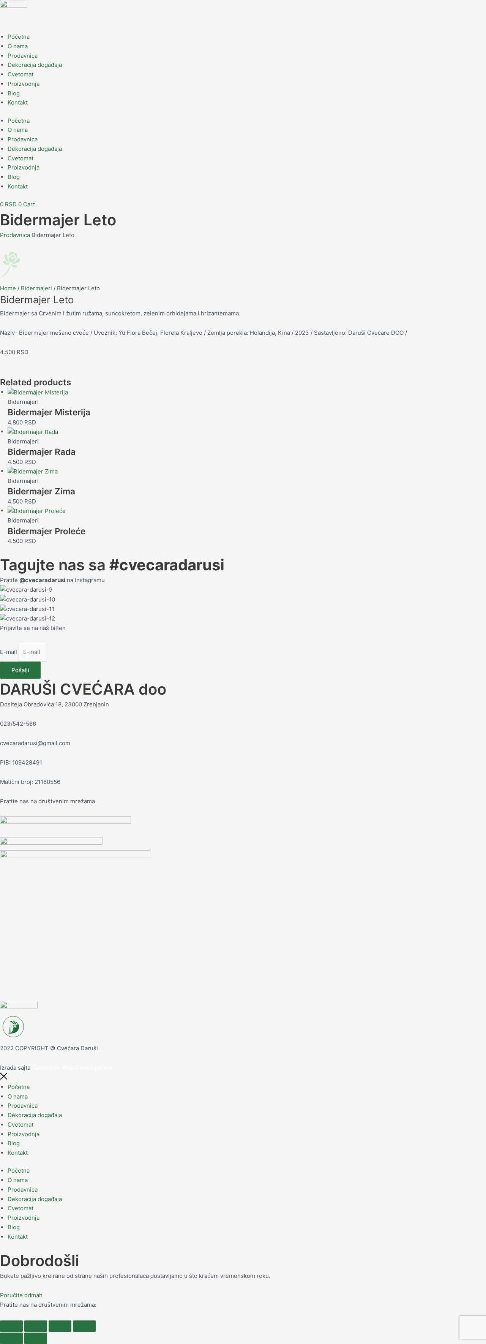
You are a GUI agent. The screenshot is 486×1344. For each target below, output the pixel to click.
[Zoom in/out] (11, 1326)
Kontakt (18, 102)
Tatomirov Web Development (72, 1067)
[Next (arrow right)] (35, 1338)
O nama (18, 46)
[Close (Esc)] (84, 1326)
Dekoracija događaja (35, 64)
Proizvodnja (23, 83)
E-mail (9, 651)
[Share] (60, 1326)
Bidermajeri (36, 288)
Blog (14, 93)
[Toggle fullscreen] (35, 1326)
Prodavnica (23, 55)
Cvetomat (20, 74)
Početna (19, 36)
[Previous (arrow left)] (11, 1338)
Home (8, 288)
